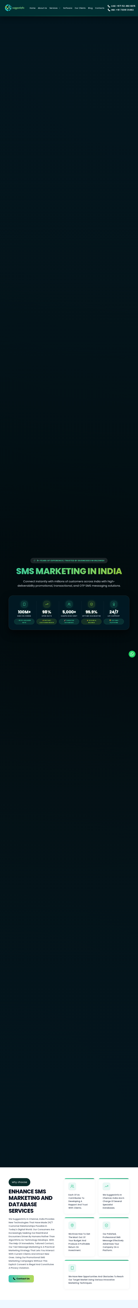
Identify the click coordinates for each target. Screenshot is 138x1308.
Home (32, 8)
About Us (42, 8)
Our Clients (80, 8)
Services (53, 8)
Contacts (99, 8)
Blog (90, 8)
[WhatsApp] (132, 654)
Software (67, 8)
